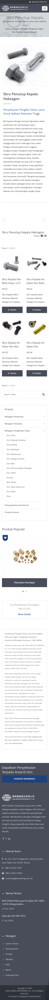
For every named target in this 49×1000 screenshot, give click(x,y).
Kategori (15, 29)
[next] (44, 220)
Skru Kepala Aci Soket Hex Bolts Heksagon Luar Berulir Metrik (36, 285)
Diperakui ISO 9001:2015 (14, 915)
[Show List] (45, 236)
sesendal (16, 740)
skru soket (27, 737)
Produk (9, 954)
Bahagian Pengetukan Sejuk (32, 29)
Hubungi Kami (17, 743)
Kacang (10, 478)
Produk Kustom (12, 512)
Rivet (9, 496)
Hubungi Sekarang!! (24, 779)
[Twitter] (6, 838)
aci (20, 740)
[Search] (43, 394)
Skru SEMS (11, 473)
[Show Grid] (42, 236)
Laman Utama (12, 944)
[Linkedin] (9, 838)
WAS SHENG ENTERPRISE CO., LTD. (20, 991)
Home (7, 29)
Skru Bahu (11, 464)
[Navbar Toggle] (44, 8)
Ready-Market (35, 997)
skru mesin (8, 740)
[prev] (4, 220)
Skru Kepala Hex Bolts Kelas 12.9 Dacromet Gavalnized (11, 285)
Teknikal (9, 959)
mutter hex (31, 740)
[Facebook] (3, 838)
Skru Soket (11, 436)
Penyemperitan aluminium (17, 505)
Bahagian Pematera (13, 424)
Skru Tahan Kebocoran (16, 487)
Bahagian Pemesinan (14, 417)
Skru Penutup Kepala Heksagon (24, 32)
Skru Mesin (11, 492)
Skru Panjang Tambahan (16, 440)
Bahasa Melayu (39, 2)
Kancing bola (12, 445)
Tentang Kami (12, 949)
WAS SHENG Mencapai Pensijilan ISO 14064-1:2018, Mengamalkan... (23, 902)
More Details (24, 614)
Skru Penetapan (13, 450)
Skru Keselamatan (14, 454)
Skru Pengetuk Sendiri (15, 459)
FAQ (8, 965)
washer (24, 740)
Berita (8, 970)
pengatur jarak (37, 737)
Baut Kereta (11, 482)
